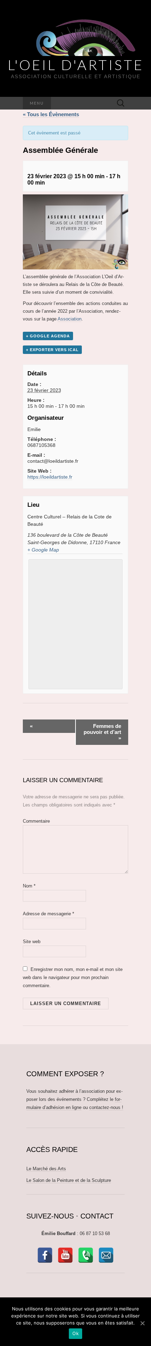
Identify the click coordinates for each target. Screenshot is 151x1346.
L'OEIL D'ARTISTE (76, 64)
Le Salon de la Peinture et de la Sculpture (68, 1180)
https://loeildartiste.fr (49, 477)
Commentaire (36, 821)
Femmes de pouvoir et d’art (102, 732)
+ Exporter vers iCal (52, 350)
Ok (75, 1333)
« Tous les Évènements (51, 114)
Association (69, 319)
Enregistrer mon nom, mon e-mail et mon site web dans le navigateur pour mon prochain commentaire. (73, 977)
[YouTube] (65, 1255)
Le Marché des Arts (46, 1168)
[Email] (106, 1255)
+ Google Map (43, 550)
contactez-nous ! (106, 1107)
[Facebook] (45, 1255)
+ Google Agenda (48, 336)
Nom (29, 886)
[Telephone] (85, 1255)
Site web (31, 941)
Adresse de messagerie (48, 913)
